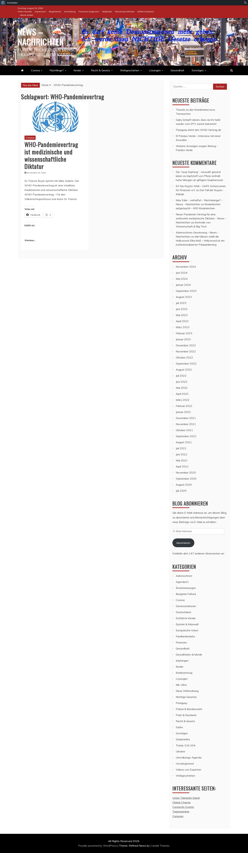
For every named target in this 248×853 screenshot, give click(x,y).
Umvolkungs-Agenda (188, 757)
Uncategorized (185, 763)
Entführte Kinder (186, 618)
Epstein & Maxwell (187, 624)
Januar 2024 (183, 284)
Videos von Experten (188, 769)
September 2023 (186, 291)
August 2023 (184, 297)
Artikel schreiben (145, 11)
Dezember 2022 (186, 345)
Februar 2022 (184, 406)
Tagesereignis (180, 811)
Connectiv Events (183, 807)
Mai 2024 (182, 278)
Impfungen (182, 660)
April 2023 (182, 321)
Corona (35, 70)
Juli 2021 (181, 448)
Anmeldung (70, 11)
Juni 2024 (181, 272)
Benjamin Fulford (186, 594)
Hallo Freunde (25, 11)
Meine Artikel (26, 15)
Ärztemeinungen (186, 588)
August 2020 (184, 484)
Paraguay (181, 703)
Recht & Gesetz (100, 70)
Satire (179, 727)
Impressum (40, 11)
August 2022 (184, 369)
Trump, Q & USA (186, 745)
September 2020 (186, 478)
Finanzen (181, 642)
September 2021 (186, 436)
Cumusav (178, 816)
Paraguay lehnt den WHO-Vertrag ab (198, 130)
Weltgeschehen (129, 70)
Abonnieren (183, 543)
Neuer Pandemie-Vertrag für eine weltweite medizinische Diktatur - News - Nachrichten (201, 218)
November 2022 (186, 351)
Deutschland (183, 612)
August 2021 (184, 442)
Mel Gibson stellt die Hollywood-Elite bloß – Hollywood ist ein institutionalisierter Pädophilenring (200, 240)
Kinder (77, 70)
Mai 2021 (182, 460)
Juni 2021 (181, 454)
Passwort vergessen (89, 11)
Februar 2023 (184, 333)
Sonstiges (198, 70)
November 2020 (186, 472)
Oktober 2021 (184, 430)
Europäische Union (187, 630)
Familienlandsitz (185, 636)
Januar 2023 (183, 339)
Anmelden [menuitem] (12, 2)
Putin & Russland (186, 715)
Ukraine (180, 751)
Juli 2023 (181, 303)
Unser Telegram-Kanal (186, 798)
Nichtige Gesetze (186, 697)
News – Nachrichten (41, 36)
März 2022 (182, 400)
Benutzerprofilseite (124, 11)
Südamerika (183, 739)
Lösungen (155, 70)
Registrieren (55, 11)
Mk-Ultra (181, 684)
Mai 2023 (182, 315)
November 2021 (186, 424)
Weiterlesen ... (30, 240)
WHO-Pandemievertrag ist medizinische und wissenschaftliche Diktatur (51, 155)
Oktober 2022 (184, 357)
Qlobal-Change (181, 802)
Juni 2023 (181, 309)
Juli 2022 (181, 375)
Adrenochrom (184, 575)
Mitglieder (107, 11)
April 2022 (182, 393)
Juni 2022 (181, 381)
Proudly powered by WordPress (97, 845)
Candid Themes (160, 845)
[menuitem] (3, 2)
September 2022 (186, 363)
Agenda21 (182, 582)
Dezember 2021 (186, 418)
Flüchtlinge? (57, 70)
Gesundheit (177, 70)
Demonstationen (186, 606)
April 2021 (182, 466)
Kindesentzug (184, 672)
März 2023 (182, 327)
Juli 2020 (181, 490)
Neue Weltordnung (187, 691)
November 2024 (186, 266)
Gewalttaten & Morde (189, 654)
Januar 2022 (183, 412)
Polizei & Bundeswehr (189, 709)
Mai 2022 (182, 387)
